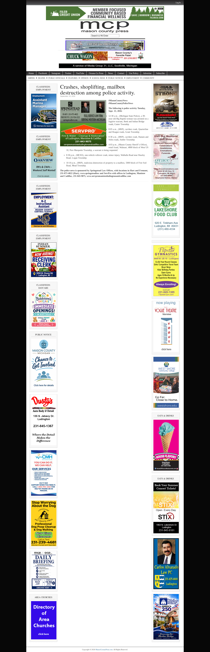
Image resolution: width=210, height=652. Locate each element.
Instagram (56, 73)
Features (72, 78)
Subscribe (160, 73)
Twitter (68, 73)
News (110, 73)
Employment (132, 78)
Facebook (43, 73)
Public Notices (115, 78)
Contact (121, 73)
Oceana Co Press (96, 73)
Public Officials (56, 78)
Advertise (147, 73)
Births (31, 78)
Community (148, 78)
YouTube (80, 73)
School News (98, 78)
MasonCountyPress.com (104, 649)
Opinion (85, 78)
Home (31, 73)
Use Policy (133, 73)
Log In (178, 3)
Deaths (41, 78)
